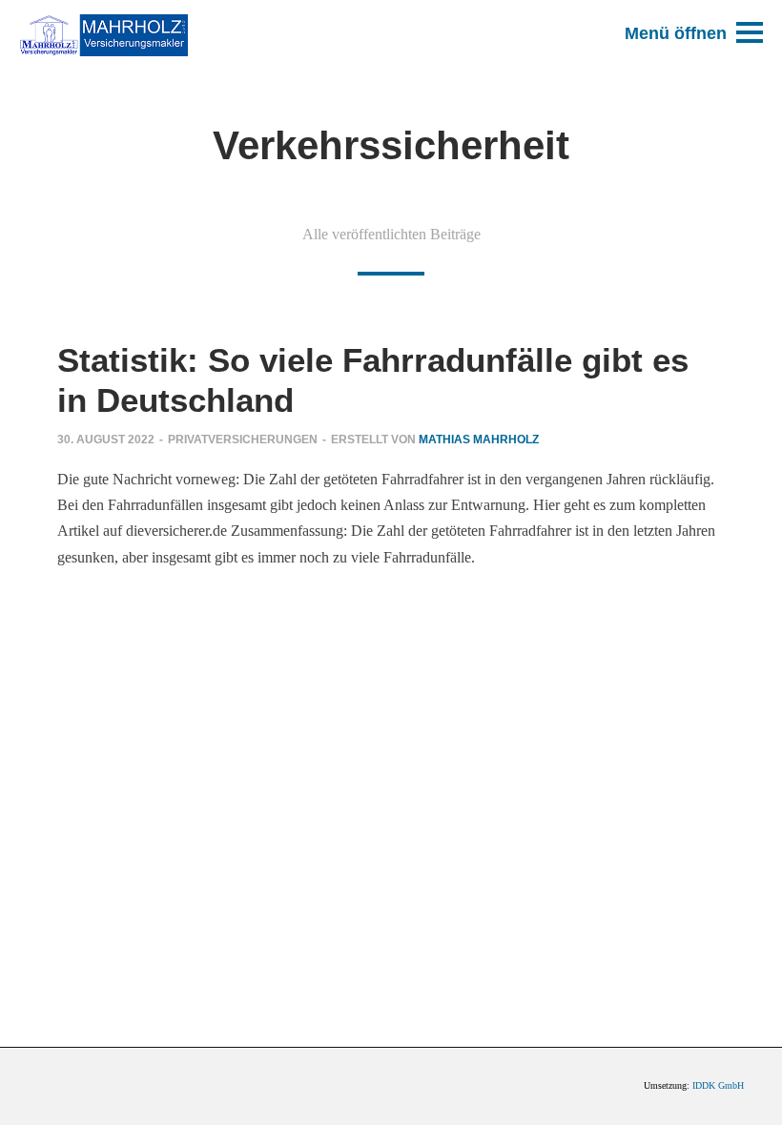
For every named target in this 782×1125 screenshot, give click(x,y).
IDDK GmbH (718, 1085)
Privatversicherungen (243, 439)
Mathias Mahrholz (479, 439)
